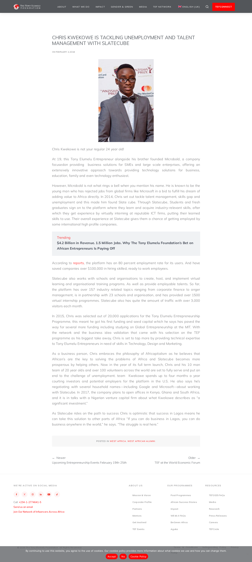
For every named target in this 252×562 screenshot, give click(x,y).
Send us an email (23, 506)
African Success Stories (184, 502)
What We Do (81, 6)
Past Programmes (181, 495)
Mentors (136, 515)
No (123, 556)
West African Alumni (141, 441)
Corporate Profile (142, 502)
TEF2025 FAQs (217, 495)
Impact (100, 6)
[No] (247, 554)
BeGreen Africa (179, 522)
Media (143, 6)
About (61, 6)
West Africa (118, 441)
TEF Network (162, 6)
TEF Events (138, 529)
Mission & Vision (141, 495)
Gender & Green (122, 6)
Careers (213, 522)
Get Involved (139, 522)
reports (78, 263)
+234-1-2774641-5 (30, 502)
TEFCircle (214, 529)
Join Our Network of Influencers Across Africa (38, 511)
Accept (112, 556)
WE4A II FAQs (178, 515)
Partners (137, 508)
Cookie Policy (138, 556)
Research (214, 508)
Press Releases (218, 515)
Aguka (174, 529)
